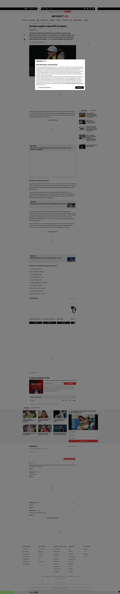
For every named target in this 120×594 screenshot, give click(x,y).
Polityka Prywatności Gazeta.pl (73, 83)
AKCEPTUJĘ (79, 87)
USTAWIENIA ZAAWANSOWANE (44, 87)
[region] (60, 74)
